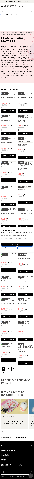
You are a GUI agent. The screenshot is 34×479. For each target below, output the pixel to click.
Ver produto (8, 111)
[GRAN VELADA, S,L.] (10, 5)
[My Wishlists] (19, 6)
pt (30, 6)
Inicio (2, 32)
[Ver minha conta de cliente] (22, 6)
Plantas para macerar (18, 34)
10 (3, 372)
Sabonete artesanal (11, 32)
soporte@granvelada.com (23, 465)
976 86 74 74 (6, 465)
